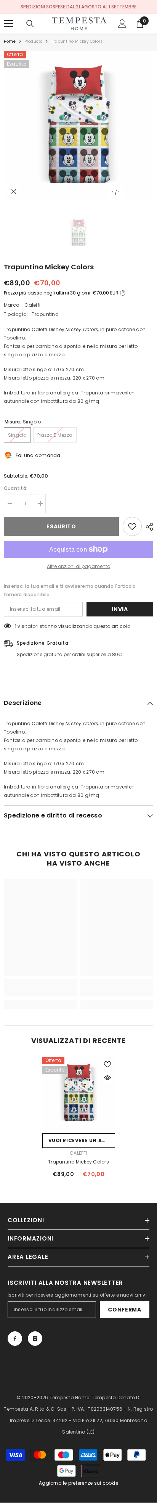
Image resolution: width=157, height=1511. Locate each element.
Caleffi (32, 305)
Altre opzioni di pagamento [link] (78, 566)
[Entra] (122, 23)
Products (33, 41)
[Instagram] (35, 1338)
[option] (78, 125)
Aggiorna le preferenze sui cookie (78, 1483)
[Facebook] (15, 1338)
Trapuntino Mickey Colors (78, 1162)
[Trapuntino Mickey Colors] (78, 1093)
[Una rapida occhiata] (107, 1077)
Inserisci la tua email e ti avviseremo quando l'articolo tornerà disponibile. (70, 590)
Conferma (124, 1309)
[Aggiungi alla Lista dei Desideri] (132, 526)
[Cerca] (30, 23)
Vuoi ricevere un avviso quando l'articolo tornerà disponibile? (81, 1140)
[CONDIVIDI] (147, 527)
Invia (120, 609)
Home (10, 41)
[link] (40, 992)
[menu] (8, 23)
